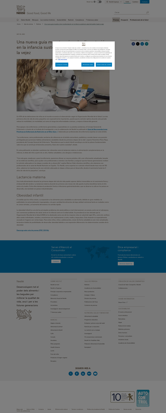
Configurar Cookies (61, 64)
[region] (83, 55)
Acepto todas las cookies (104, 64)
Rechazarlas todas (88, 64)
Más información (62, 59)
